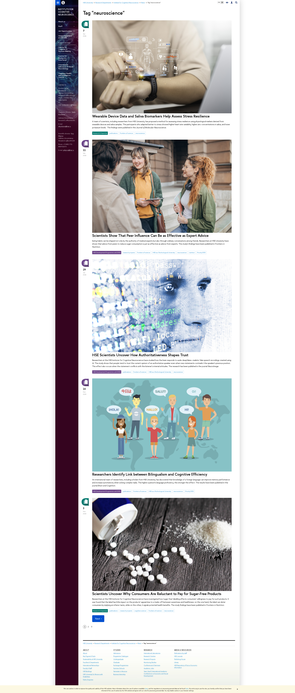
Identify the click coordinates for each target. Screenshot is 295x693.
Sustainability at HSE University (92, 659)
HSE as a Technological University (164, 252)
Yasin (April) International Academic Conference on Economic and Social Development (156, 673)
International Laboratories (152, 653)
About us (61, 21)
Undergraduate (118, 659)
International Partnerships (91, 665)
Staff (60, 26)
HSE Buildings (87, 671)
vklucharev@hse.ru (64, 126)
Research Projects (149, 659)
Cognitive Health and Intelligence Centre (64, 75)
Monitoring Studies (150, 662)
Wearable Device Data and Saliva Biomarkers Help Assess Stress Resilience (151, 116)
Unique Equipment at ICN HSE (65, 37)
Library (176, 662)
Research (148, 650)
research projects (129, 252)
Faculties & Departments (91, 662)
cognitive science (140, 611)
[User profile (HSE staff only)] (231, 2)
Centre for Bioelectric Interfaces (62, 58)
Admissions (117, 653)
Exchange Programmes (120, 665)
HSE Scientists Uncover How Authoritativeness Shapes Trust (140, 354)
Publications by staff (180, 653)
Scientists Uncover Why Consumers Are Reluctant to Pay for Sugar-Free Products (156, 593)
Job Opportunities (65, 31)
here (146, 689)
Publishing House (179, 659)
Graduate (116, 662)
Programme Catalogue (120, 656)
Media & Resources (182, 650)
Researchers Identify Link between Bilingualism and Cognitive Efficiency (149, 474)
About (86, 650)
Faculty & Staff (87, 668)
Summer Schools (118, 668)
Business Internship (119, 674)
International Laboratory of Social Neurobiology (65, 67)
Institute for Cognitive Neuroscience (124, 643)
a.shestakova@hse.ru (69, 105)
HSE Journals (178, 656)
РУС (219, 2)
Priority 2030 (201, 252)
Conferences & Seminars (152, 665)
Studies (116, 650)
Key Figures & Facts (89, 656)
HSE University (87, 643)
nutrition (192, 252)
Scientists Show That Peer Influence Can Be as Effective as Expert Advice (150, 235)
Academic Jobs (149, 668)
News (139, 643)
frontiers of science (126, 133)
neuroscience (140, 133)
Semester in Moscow (120, 671)
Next (97, 618)
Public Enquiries (88, 680)
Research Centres (149, 656)
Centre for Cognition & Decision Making (64, 49)
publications (113, 133)
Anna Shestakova (63, 89)
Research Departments (101, 643)
